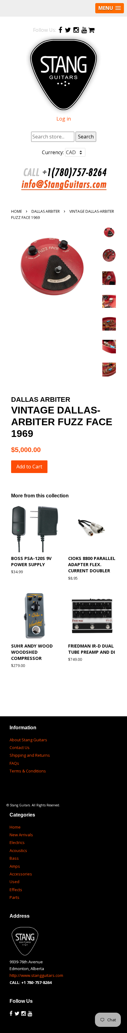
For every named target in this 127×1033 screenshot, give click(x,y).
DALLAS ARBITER (45, 211)
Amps (15, 866)
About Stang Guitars (28, 740)
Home (16, 211)
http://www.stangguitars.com (36, 975)
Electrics (17, 842)
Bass (14, 858)
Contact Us (20, 747)
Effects (16, 889)
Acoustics (18, 850)
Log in (63, 118)
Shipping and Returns (30, 755)
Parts (14, 897)
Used (14, 881)
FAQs (14, 763)
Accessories (21, 874)
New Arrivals (21, 835)
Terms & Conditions (28, 771)
